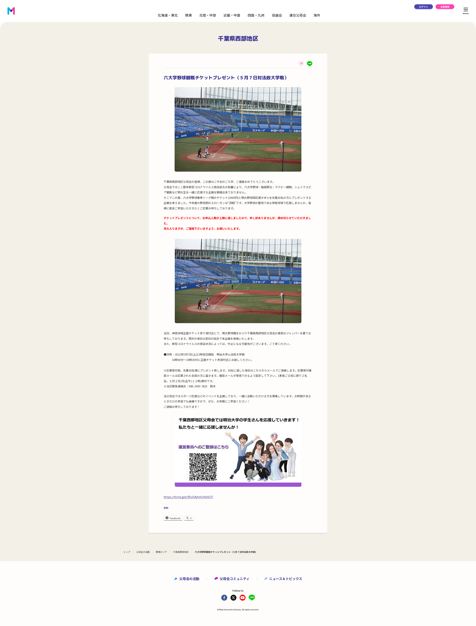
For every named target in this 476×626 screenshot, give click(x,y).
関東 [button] (188, 15)
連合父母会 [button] (297, 15)
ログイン (423, 6)
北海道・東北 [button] (168, 15)
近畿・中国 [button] (231, 15)
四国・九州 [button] (256, 15)
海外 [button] (316, 15)
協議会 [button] (277, 15)
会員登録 (444, 6)
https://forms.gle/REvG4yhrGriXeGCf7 (188, 497)
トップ (126, 551)
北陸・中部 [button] (207, 15)
